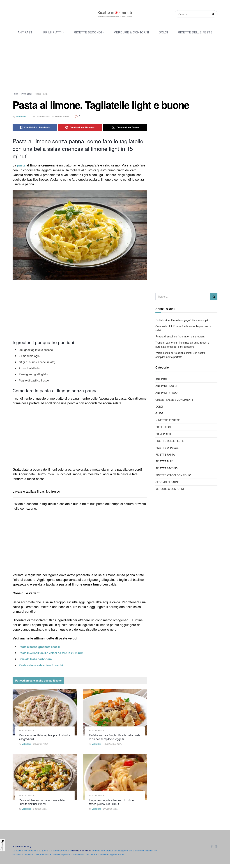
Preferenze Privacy (22, 846)
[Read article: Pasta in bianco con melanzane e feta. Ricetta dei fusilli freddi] (45, 777)
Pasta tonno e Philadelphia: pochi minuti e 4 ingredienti (44, 737)
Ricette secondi (88, 32)
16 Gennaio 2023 (41, 116)
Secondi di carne (167, 482)
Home (16, 93)
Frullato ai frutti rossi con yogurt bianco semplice (182, 320)
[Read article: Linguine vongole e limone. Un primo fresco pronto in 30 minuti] (115, 777)
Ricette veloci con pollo (173, 475)
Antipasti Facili (166, 386)
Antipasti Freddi (166, 392)
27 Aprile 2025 (110, 808)
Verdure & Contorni (131, 32)
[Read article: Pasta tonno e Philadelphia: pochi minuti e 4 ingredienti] (45, 712)
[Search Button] (213, 13)
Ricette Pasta (40, 93)
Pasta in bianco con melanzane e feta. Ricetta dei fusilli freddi (42, 802)
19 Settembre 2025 (112, 743)
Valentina (21, 116)
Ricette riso (164, 461)
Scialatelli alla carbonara (35, 659)
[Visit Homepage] (115, 14)
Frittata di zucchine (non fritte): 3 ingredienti (180, 336)
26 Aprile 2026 (40, 743)
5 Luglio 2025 (40, 808)
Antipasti (25, 32)
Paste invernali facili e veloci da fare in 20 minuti (51, 653)
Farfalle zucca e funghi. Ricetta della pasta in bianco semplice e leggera (114, 737)
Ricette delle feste (195, 32)
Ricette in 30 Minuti (81, 850)
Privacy (2, 846)
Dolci (163, 32)
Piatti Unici (163, 427)
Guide (159, 413)
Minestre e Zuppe (167, 420)
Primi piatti (52, 32)
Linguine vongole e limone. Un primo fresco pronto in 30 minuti (111, 802)
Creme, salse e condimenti (174, 399)
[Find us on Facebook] (212, 846)
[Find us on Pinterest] (216, 846)
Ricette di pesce (166, 447)
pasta (21, 165)
